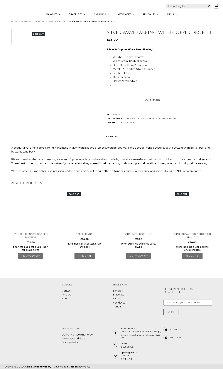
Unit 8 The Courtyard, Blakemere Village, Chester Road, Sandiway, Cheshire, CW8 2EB (141, 334)
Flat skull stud (84, 234)
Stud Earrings (168, 118)
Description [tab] (111, 136)
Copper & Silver (133, 118)
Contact (67, 290)
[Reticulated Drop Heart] (138, 209)
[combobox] (186, 6)
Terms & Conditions (73, 338)
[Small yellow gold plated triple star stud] (192, 209)
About (66, 298)
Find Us (66, 294)
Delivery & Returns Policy (77, 334)
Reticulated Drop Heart (138, 234)
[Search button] (209, 6)
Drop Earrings (21, 247)
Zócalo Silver (125, 122)
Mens (170, 14)
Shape (205, 247)
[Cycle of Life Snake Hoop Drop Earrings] (30, 209)
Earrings (100, 14)
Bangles (51, 14)
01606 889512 (127, 347)
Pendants (148, 14)
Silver (36, 250)
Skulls (90, 244)
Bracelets (75, 14)
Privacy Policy (70, 342)
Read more (84, 256)
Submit (171, 312)
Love (152, 244)
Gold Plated (194, 247)
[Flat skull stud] (84, 209)
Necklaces (124, 14)
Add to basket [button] (31, 256)
